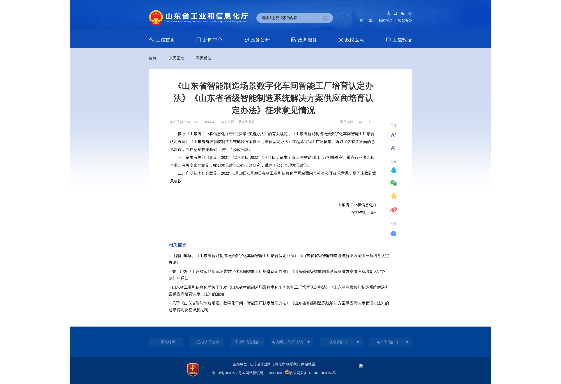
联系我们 (293, 364)
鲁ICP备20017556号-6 (228, 373)
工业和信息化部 (247, 342)
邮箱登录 (386, 20)
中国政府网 (166, 342)
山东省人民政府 (206, 342)
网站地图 (308, 364)
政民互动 (177, 58)
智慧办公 (405, 20)
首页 (153, 58)
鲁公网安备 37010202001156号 (313, 373)
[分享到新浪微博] (394, 210)
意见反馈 (203, 58)
